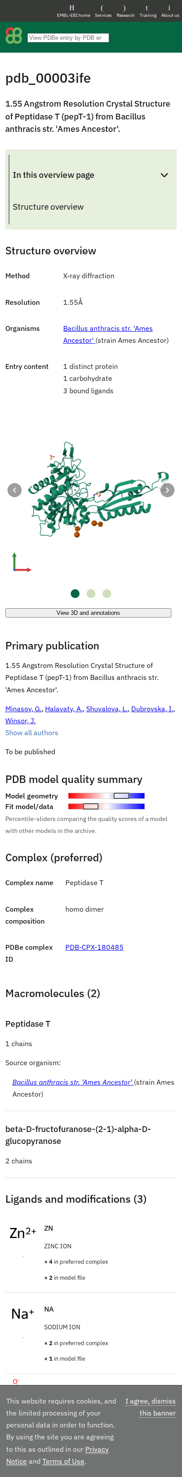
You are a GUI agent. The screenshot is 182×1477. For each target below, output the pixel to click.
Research (126, 15)
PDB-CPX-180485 (94, 947)
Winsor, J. (20, 720)
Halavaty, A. (64, 708)
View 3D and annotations (88, 613)
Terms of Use (63, 1461)
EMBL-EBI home (73, 15)
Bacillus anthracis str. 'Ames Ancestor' (73, 1082)
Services (103, 15)
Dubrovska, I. (152, 708)
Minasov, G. (23, 708)
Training (148, 15)
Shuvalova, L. (107, 708)
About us (170, 15)
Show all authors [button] (31, 732)
